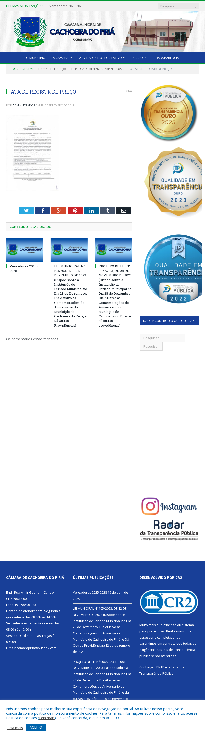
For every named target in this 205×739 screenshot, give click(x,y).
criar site (170, 625)
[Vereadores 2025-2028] (24, 250)
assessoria (148, 637)
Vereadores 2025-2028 (90, 592)
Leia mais (47, 717)
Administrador (24, 105)
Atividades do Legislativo (100, 57)
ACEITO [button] (36, 727)
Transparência (166, 57)
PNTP (160, 667)
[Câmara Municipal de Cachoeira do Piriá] (102, 30)
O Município (36, 57)
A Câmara (60, 57)
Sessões (140, 57)
